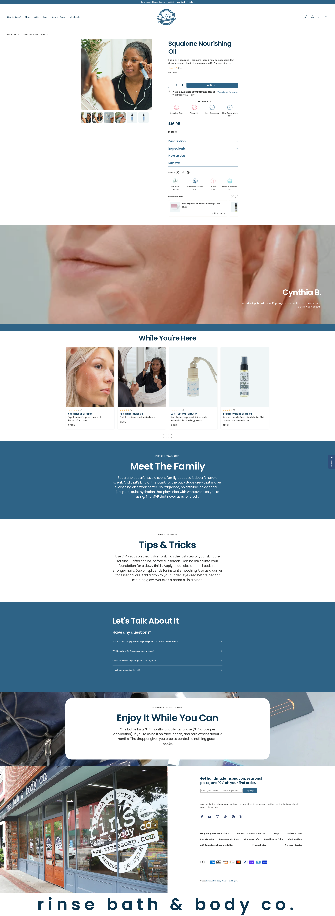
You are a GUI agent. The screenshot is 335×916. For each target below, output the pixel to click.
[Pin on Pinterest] (188, 172)
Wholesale (75, 17)
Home (9, 34)
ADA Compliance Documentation (216, 845)
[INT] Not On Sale (20, 34)
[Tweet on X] (177, 172)
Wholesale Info (251, 839)
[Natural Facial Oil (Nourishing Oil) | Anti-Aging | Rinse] (142, 377)
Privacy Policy (259, 845)
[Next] (148, 74)
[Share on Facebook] (183, 172)
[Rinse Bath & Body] (84, 829)
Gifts (36, 17)
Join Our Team (294, 833)
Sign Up (250, 790)
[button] (326, 17)
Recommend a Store (229, 839)
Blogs (276, 833)
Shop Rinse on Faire (273, 839)
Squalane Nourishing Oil (38, 34)
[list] (116, 74)
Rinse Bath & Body (213, 881)
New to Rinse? (14, 17)
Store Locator (207, 839)
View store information (227, 92)
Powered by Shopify (229, 881)
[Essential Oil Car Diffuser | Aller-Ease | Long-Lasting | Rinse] (193, 377)
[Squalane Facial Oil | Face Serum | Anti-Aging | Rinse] (90, 377)
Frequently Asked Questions (214, 833)
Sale (45, 17)
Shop (27, 17)
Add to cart (212, 85)
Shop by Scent (59, 17)
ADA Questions (294, 839)
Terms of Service (293, 845)
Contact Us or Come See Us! (251, 833)
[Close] (332, 2)
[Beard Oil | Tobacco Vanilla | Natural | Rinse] (245, 377)
